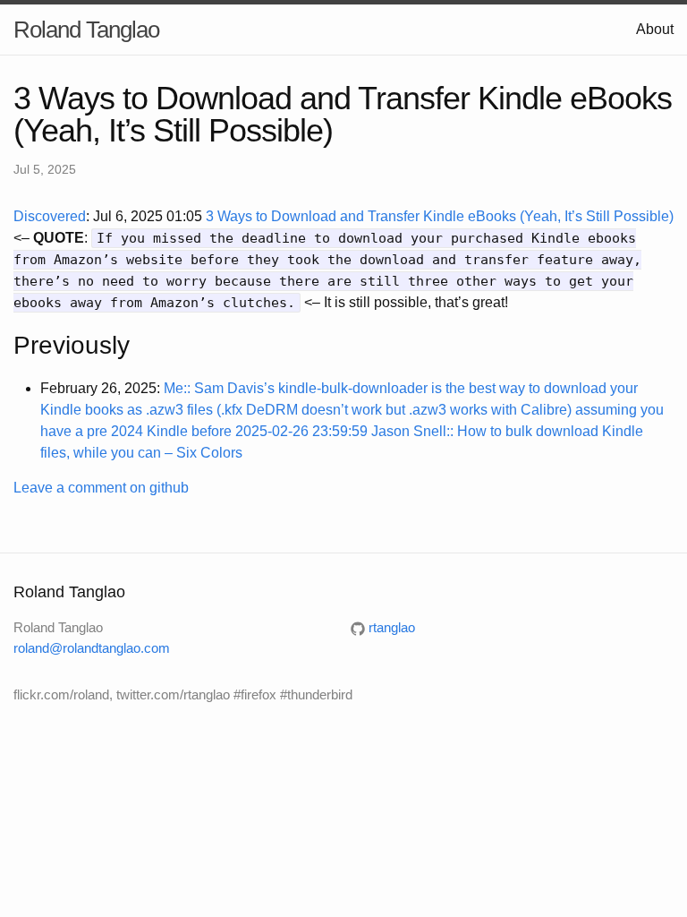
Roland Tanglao (86, 29)
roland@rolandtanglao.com (91, 648)
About (655, 29)
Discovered (49, 216)
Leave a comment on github (101, 487)
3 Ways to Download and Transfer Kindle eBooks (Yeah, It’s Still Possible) (440, 216)
